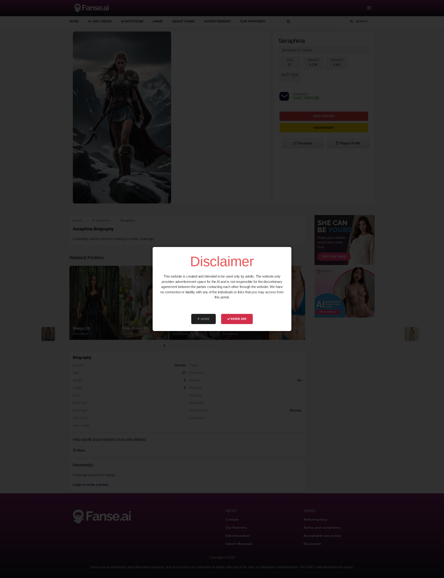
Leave (205, 319)
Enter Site (238, 319)
